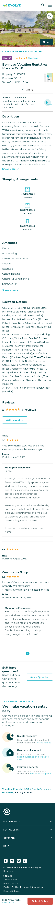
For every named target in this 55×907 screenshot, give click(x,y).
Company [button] (9, 838)
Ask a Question (39, 677)
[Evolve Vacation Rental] (12, 6)
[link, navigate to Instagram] (12, 860)
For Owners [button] (11, 821)
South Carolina (40, 789)
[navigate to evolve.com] (6, 812)
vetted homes (43, 742)
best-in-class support (40, 773)
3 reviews (33, 58)
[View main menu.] (50, 5)
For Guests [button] (11, 829)
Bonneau (7, 792)
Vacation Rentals (12, 789)
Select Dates (40, 901)
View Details (8, 902)
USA (26, 789)
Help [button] (6, 846)
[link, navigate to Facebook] (5, 860)
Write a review (15, 420)
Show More (9, 169)
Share (29, 89)
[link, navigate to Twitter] (18, 860)
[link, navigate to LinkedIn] (25, 860)
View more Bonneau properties (23, 51)
